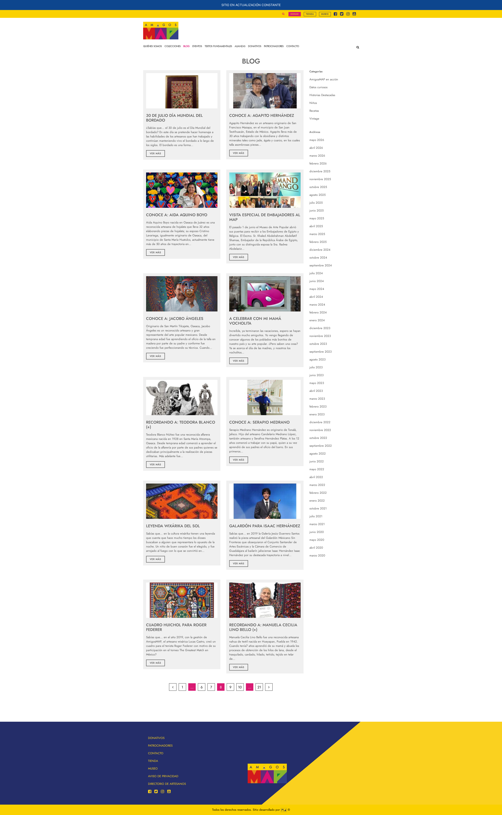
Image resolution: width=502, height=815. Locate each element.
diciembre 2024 (319, 250)
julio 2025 (316, 203)
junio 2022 (316, 461)
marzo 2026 (317, 155)
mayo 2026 (316, 140)
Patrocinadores (160, 745)
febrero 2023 (317, 406)
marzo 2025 (317, 234)
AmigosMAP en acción (323, 79)
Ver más (155, 153)
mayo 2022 (316, 469)
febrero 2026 (318, 163)
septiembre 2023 (320, 351)
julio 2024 (316, 273)
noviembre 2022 (320, 430)
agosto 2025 (317, 195)
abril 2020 (316, 547)
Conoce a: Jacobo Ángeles (174, 318)
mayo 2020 (316, 540)
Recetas (314, 111)
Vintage (314, 118)
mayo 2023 (316, 383)
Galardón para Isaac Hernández (264, 526)
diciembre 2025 (319, 171)
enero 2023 (317, 414)
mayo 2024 (316, 289)
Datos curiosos (318, 87)
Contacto (155, 753)
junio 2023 (316, 375)
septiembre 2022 (320, 446)
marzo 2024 (317, 304)
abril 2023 (316, 391)
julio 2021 (315, 516)
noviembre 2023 (320, 336)
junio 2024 (316, 281)
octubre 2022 (318, 438)
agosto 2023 (317, 359)
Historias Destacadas (322, 95)
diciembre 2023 (319, 328)
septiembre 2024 (320, 265)
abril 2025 (316, 226)
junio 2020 (316, 532)
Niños (313, 103)
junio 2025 (316, 210)
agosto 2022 (317, 453)
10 (240, 687)
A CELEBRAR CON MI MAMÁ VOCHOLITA (255, 321)
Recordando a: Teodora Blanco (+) (180, 424)
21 (259, 687)
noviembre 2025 (320, 179)
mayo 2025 (316, 218)
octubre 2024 (318, 257)
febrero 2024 (318, 312)
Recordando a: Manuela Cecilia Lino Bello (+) (263, 627)
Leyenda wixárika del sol (173, 526)
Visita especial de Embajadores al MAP (264, 217)
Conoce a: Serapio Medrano (259, 422)
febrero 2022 (318, 493)
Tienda (310, 14)
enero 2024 (317, 320)
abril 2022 (316, 477)
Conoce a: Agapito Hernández (261, 115)
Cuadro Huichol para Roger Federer (176, 627)
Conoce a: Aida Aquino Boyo (176, 215)
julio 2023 (316, 367)
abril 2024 (316, 297)
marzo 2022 (317, 485)
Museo (325, 14)
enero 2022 (317, 500)
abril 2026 (316, 148)
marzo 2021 (317, 524)
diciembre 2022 (319, 422)
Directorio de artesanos (167, 784)
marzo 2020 (317, 555)
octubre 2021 (318, 508)
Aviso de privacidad (163, 776)
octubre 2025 (318, 187)
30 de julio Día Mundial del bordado (174, 118)
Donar (295, 14)
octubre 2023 (318, 344)
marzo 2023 (317, 399)
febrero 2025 (317, 242)
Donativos (156, 738)
